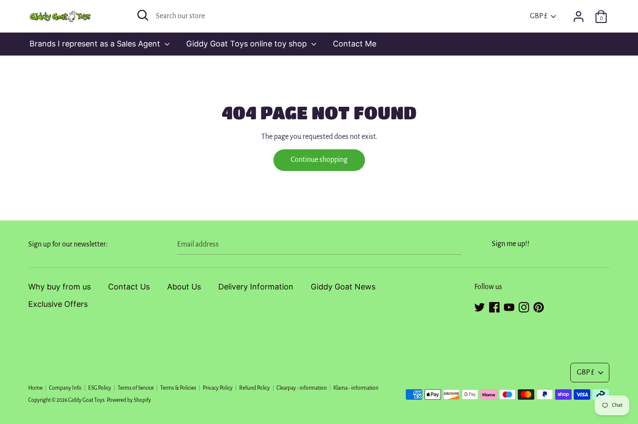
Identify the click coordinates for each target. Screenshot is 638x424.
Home (35, 388)
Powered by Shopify (129, 400)
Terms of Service (136, 388)
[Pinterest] (538, 306)
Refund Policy (254, 388)
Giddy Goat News (343, 286)
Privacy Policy (218, 388)
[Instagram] (524, 306)
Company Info (65, 388)
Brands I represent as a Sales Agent (96, 43)
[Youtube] (509, 306)
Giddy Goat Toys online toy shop (247, 43)
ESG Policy (99, 388)
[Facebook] (494, 306)
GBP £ (538, 16)
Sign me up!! (510, 244)
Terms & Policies (178, 388)
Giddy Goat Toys (86, 400)
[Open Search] (142, 15)
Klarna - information (355, 388)
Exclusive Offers (58, 304)
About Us (184, 286)
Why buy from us (59, 286)
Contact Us (129, 286)
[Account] (578, 14)
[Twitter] (479, 306)
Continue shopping (319, 160)
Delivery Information (255, 286)
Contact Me (354, 43)
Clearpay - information (301, 388)
